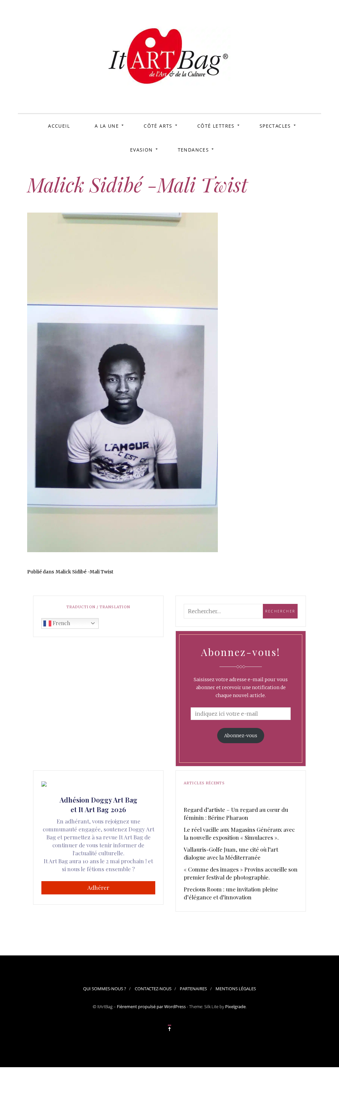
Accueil (59, 126)
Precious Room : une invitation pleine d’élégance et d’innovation (231, 893)
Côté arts (158, 126)
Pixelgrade (235, 1006)
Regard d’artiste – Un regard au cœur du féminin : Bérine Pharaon (236, 813)
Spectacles (275, 126)
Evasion (141, 150)
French (60, 622)
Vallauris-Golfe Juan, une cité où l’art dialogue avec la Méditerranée (231, 853)
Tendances (193, 150)
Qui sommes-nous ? (104, 989)
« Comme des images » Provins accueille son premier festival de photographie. (241, 873)
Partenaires (193, 989)
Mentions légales (236, 989)
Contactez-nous (153, 989)
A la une (107, 126)
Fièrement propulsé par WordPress (151, 1006)
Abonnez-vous (240, 736)
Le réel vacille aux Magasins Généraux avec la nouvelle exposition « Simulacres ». (239, 833)
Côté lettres (216, 126)
